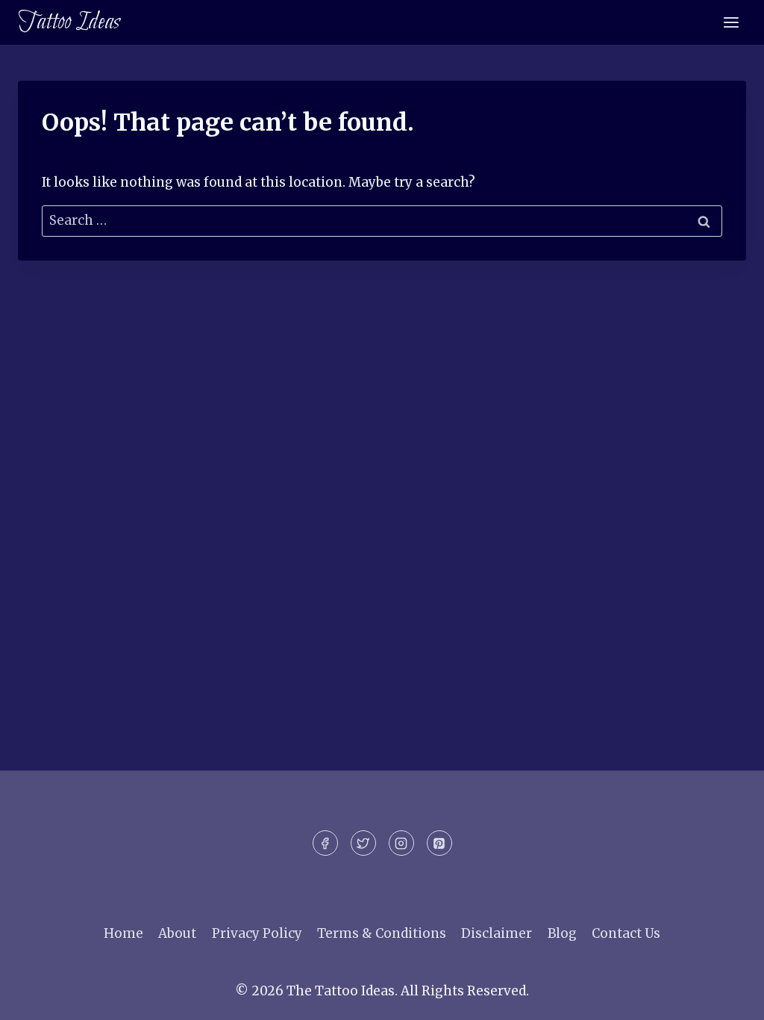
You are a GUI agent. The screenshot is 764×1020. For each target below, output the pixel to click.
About (177, 933)
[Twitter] (363, 843)
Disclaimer (496, 933)
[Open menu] (731, 22)
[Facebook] (325, 843)
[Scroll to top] (726, 997)
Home (123, 933)
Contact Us (626, 933)
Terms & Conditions (381, 933)
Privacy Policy (257, 933)
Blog (562, 933)
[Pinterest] (439, 843)
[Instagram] (401, 843)
